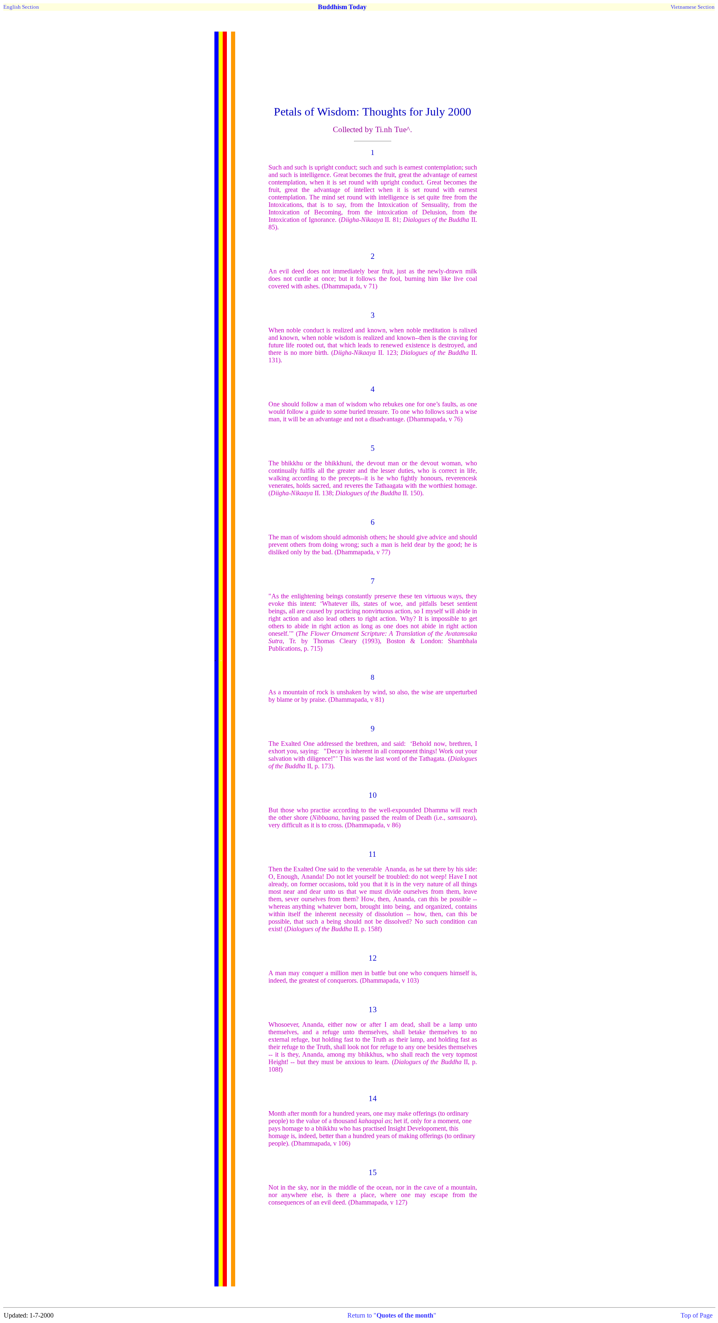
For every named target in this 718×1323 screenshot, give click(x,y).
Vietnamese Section (693, 7)
